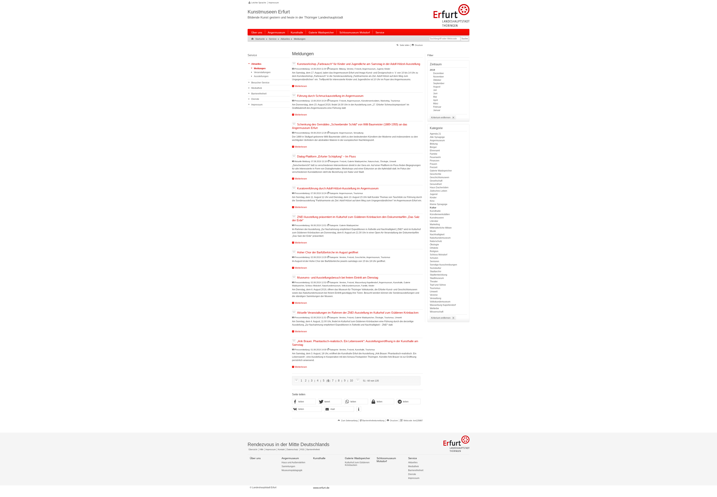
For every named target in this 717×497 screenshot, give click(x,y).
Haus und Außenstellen (293, 462)
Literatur (434, 221)
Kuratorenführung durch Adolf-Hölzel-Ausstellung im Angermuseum (338, 188)
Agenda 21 (435, 133)
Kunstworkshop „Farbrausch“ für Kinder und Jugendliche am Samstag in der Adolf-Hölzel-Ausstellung (358, 63)
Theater (434, 281)
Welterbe (434, 308)
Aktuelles (413, 462)
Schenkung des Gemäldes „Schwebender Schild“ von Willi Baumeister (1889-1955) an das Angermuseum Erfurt (349, 126)
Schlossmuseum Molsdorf (354, 32)
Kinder (433, 197)
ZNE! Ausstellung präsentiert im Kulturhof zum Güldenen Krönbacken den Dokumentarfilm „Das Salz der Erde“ (356, 218)
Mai (435, 97)
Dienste (412, 474)
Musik (433, 231)
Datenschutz (292, 449)
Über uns (256, 32)
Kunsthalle (297, 32)
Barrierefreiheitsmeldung (373, 420)
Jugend (433, 194)
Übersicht (253, 449)
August (436, 86)
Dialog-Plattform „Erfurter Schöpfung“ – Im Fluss (326, 156)
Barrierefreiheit (313, 449)
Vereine (434, 295)
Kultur (433, 207)
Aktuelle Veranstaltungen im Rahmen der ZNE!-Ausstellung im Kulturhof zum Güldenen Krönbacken (357, 312)
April (435, 100)
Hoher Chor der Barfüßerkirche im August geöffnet (327, 252)
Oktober (437, 80)
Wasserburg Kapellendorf (443, 305)
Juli (435, 90)
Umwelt (433, 291)
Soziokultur (435, 268)
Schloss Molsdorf (438, 254)
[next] (357, 380)
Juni (435, 93)
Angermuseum (276, 32)
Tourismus (435, 288)
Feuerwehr (435, 157)
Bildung (434, 144)
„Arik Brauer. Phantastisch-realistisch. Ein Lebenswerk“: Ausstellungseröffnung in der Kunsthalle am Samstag (355, 342)
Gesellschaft (436, 180)
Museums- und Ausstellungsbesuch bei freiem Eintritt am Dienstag (337, 277)
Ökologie (434, 244)
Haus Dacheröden (439, 187)
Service (379, 32)
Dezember (438, 73)
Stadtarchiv (435, 271)
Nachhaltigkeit (437, 234)
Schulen (434, 258)
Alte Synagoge (437, 137)
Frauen (433, 164)
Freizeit (433, 167)
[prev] (296, 381)
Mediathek (413, 466)
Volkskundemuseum (440, 301)
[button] (304, 401)
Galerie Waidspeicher (321, 32)
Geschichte (435, 174)
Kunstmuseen (437, 217)
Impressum (274, 2)
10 (351, 380)
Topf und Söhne (438, 285)
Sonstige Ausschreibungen (443, 264)
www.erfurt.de (321, 487)
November (438, 76)
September (438, 83)
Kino (432, 201)
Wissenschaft (436, 311)
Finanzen (434, 160)
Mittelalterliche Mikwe (441, 227)
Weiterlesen (301, 86)
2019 (432, 70)
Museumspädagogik (292, 470)
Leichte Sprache (258, 2)
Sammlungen (288, 466)
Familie (433, 154)
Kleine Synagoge (438, 204)
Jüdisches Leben (438, 191)
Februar (437, 107)
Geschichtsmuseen (439, 177)
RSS (302, 449)
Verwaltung (435, 298)
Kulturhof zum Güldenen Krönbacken (357, 463)
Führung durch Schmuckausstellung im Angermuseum (330, 95)
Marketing (435, 224)
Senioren (434, 261)
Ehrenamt (435, 150)
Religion (434, 251)
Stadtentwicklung (438, 274)
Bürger (433, 147)
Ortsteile (434, 248)
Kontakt (281, 449)
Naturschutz (436, 241)
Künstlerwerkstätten (440, 214)
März (435, 103)
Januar (436, 110)
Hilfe (261, 449)
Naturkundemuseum (440, 238)
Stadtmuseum (437, 278)
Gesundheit (436, 184)
